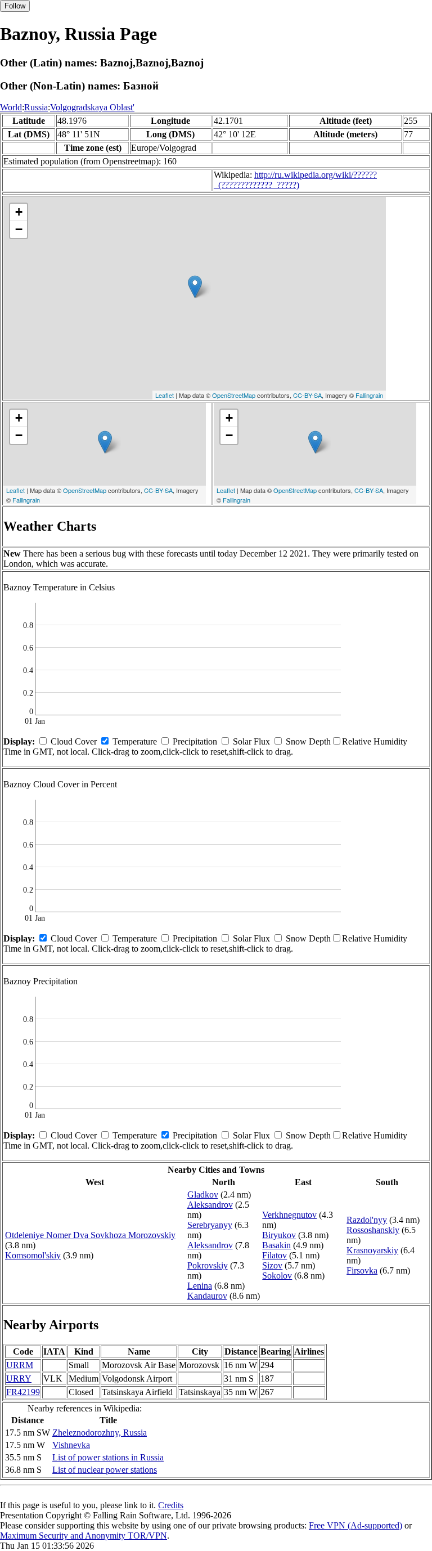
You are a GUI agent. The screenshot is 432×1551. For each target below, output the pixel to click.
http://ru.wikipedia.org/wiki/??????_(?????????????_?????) (295, 180)
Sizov (272, 1265)
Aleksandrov (210, 1204)
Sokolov (277, 1275)
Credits (170, 1505)
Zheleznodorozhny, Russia (99, 1432)
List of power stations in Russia (108, 1457)
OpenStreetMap (233, 395)
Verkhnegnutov (289, 1215)
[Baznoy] (195, 286)
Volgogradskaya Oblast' (92, 107)
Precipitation (195, 741)
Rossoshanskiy (372, 1230)
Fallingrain (369, 395)
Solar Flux (251, 741)
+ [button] (18, 212)
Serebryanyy (209, 1225)
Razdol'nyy (366, 1220)
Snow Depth (308, 741)
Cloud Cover (74, 741)
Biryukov (279, 1235)
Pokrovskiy (207, 1265)
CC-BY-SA (307, 395)
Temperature (134, 741)
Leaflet (164, 395)
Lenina (199, 1285)
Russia (36, 107)
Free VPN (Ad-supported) (355, 1525)
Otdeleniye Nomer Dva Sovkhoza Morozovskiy (90, 1235)
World (11, 107)
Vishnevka (71, 1445)
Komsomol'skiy (33, 1255)
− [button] (18, 229)
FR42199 (23, 1392)
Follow (14, 6)
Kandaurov (207, 1296)
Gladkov (202, 1194)
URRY (19, 1378)
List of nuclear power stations (104, 1469)
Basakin (276, 1245)
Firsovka (361, 1270)
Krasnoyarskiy (372, 1250)
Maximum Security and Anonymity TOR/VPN (83, 1535)
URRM (19, 1365)
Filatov (274, 1255)
